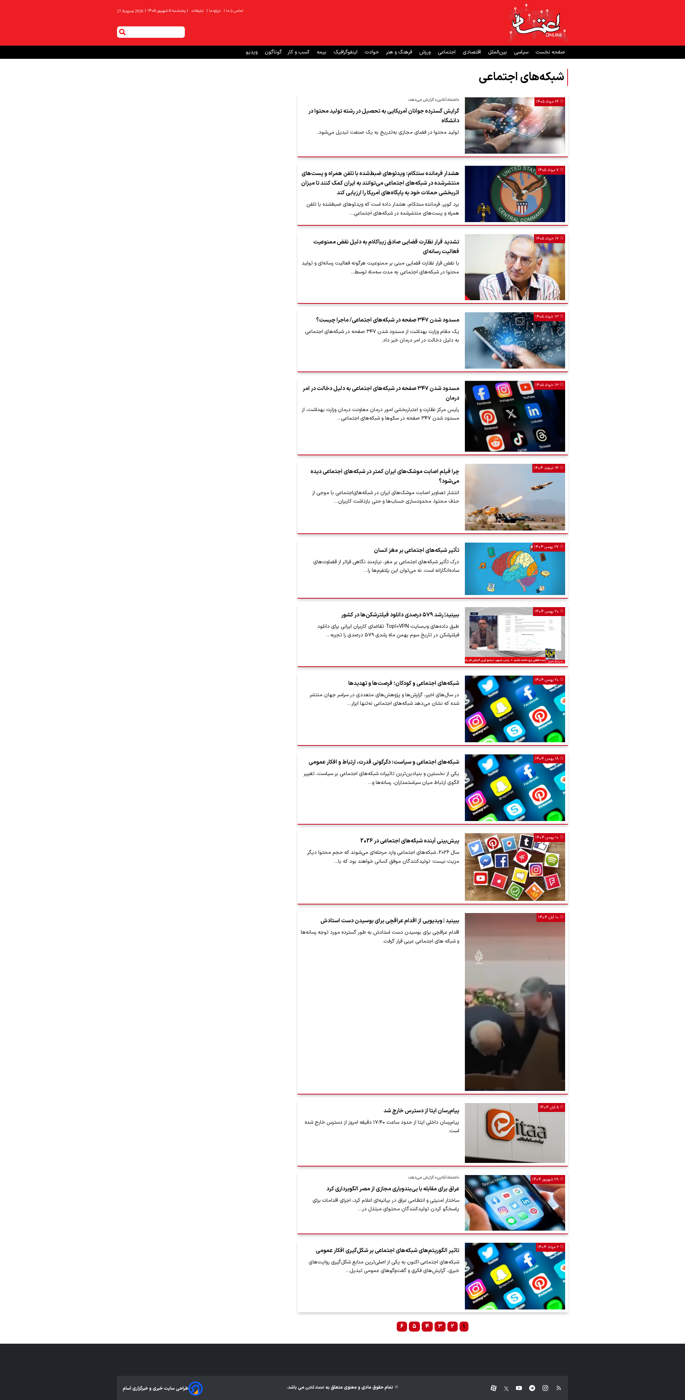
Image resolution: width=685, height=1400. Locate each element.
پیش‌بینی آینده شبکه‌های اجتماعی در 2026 (409, 841)
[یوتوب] (515, 1388)
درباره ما (214, 11)
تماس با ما (234, 11)
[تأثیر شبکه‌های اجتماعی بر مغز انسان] (515, 569)
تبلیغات (198, 11)
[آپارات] (491, 1388)
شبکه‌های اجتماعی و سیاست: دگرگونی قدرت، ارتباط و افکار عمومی (384, 762)
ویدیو (252, 52)
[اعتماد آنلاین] (537, 23)
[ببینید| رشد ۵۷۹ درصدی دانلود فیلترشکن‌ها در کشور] (515, 635)
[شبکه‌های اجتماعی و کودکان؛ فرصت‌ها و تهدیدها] (515, 709)
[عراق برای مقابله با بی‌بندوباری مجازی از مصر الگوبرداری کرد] (515, 1203)
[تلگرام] (528, 1388)
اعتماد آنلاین (314, 1387)
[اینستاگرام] (541, 1388)
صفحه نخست (550, 52)
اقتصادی (472, 52)
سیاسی (522, 52)
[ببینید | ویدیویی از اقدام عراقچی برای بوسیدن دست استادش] (515, 1002)
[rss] (555, 1388)
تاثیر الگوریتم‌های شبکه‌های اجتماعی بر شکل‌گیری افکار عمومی (387, 1250)
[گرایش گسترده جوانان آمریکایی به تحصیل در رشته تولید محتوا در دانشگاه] (515, 125)
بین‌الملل (498, 52)
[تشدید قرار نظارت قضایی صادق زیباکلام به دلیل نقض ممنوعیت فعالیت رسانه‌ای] (515, 267)
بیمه (322, 52)
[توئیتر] (503, 1388)
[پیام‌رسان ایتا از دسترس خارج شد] (515, 1133)
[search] (122, 32)
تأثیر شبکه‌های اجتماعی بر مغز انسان (416, 550)
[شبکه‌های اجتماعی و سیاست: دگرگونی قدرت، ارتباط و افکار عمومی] (515, 787)
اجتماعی (447, 52)
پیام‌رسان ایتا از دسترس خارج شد (421, 1111)
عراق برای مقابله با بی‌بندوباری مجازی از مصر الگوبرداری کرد (392, 1189)
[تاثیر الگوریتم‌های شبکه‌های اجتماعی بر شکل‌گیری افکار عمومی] (515, 1276)
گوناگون (273, 52)
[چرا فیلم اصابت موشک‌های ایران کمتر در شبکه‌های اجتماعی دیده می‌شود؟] (515, 497)
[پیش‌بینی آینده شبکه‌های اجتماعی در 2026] (515, 867)
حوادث (372, 52)
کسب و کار (299, 52)
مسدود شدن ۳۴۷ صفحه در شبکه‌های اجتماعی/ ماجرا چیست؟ (387, 320)
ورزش (425, 52)
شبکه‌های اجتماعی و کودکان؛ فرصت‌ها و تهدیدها (403, 683)
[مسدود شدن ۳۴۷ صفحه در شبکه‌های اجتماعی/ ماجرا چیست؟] (515, 340)
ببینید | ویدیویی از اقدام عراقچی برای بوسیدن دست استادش (389, 921)
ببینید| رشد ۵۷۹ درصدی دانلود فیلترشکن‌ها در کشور (400, 615)
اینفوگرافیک (346, 52)
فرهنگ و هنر (399, 52)
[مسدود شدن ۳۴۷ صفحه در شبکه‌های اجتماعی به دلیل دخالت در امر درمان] (515, 416)
